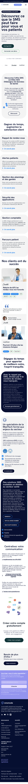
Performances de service (6, 755)
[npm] (10, 714)
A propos (17, 723)
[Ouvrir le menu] (25, 4)
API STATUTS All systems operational (4, 761)
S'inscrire (14, 686)
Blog (2, 723)
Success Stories (5, 732)
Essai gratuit (18, 4)
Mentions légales (6, 771)
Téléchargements (6, 725)
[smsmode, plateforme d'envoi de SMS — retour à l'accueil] (5, 5)
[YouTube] (5, 714)
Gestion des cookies (15, 776)
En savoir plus (9, 149)
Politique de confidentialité (9, 774)
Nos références (19, 729)
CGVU (20, 774)
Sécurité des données (4, 749)
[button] (2, 65)
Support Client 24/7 (7, 746)
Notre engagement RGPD (20, 726)
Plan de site (4, 776)
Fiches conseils (5, 730)
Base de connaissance (5, 737)
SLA (2, 752)
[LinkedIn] (2, 714)
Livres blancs (5, 728)
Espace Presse (19, 735)
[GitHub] (8, 714)
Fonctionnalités (5, 734)
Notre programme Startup (20, 732)
